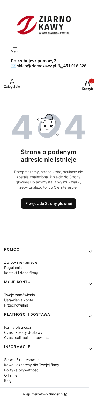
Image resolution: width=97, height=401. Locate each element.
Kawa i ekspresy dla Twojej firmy (31, 365)
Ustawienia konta (18, 300)
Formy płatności (17, 327)
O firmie (10, 375)
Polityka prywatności (21, 370)
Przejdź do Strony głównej (48, 203)
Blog (8, 380)
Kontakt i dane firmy (21, 272)
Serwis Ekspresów (20, 359)
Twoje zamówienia (19, 295)
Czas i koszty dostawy (23, 332)
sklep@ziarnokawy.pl (36, 66)
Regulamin (13, 267)
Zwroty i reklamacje (20, 262)
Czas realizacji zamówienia (26, 337)
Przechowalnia (16, 305)
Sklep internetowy (42, 394)
